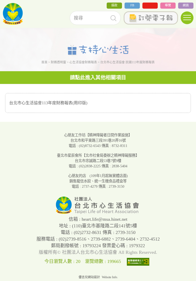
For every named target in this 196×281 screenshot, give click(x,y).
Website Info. (110, 277)
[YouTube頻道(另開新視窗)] (150, 6)
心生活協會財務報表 (83, 62)
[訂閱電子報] (150, 18)
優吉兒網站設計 (89, 277)
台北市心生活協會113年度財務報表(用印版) (48, 103)
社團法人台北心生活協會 (13, 14)
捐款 (114, 5)
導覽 (168, 5)
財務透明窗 (58, 62)
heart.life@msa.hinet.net (104, 219)
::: (1, 7)
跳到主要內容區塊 (16, 3)
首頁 (44, 62)
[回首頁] (98, 212)
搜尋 (113, 18)
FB (132, 5)
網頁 (186, 5)
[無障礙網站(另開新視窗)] (139, 261)
